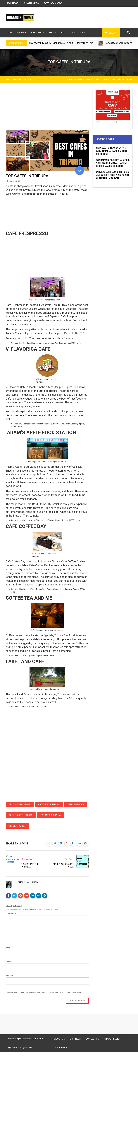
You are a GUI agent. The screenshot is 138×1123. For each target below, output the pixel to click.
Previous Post (27, 859)
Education (21, 33)
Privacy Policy (112, 1039)
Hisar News (12, 3)
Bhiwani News (31, 3)
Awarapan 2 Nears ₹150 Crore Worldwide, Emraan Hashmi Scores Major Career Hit (113, 163)
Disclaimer (60, 1047)
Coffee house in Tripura (20, 815)
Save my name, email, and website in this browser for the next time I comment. (44, 992)
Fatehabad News (53, 3)
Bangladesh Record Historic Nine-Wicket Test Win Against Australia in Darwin (112, 175)
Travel (63, 33)
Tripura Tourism (17, 826)
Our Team (75, 1039)
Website (9, 975)
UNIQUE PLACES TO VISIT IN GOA (63, 865)
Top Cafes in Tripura (50, 815)
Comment (11, 913)
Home (10, 33)
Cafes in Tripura (76, 804)
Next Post (69, 859)
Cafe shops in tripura (49, 804)
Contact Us (92, 1039)
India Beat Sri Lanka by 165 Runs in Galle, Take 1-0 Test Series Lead (111, 151)
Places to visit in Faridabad (29, 865)
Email (9, 961)
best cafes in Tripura (19, 804)
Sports (82, 33)
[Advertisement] (47, 110)
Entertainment (37, 33)
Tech (72, 33)
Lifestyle (52, 33)
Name (9, 947)
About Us (59, 1039)
